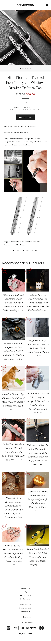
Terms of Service (25, 608)
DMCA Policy (25, 599)
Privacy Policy (25, 604)
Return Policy (25, 595)
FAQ (25, 592)
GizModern (28, 622)
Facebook (27, 617)
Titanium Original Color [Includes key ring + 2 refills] (25, 108)
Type (25, 102)
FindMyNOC (25, 611)
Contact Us (25, 588)
